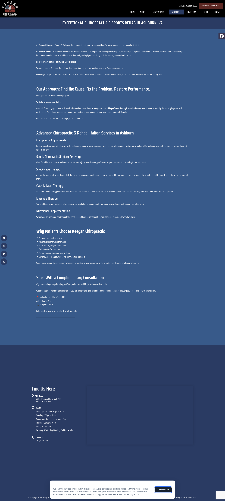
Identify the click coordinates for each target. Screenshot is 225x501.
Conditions (191, 12)
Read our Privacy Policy (129, 494)
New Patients (158, 12)
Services (175, 12)
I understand (163, 490)
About (142, 12)
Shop (206, 12)
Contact (217, 12)
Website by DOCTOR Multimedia (184, 497)
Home (132, 12)
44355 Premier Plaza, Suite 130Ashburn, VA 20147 (48, 400)
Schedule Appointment (211, 5)
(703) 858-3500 (191, 5)
